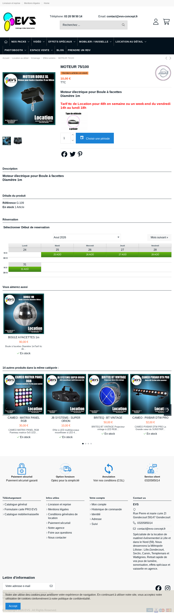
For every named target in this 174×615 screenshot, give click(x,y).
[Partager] (64, 155)
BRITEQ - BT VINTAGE (108, 417)
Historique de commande (107, 509)
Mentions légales (32, 3)
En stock (8, 207)
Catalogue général (16, 504)
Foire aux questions (60, 532)
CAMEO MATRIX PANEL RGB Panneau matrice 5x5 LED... (23, 431)
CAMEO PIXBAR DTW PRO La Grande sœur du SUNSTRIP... (150, 428)
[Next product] (170, 58)
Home (46, 3)
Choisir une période (95, 137)
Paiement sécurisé (59, 523)
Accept (13, 606)
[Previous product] (167, 58)
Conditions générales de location (63, 516)
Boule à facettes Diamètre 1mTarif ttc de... (23, 347)
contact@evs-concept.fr (122, 16)
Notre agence (56, 527)
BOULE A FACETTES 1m (23, 337)
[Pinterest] (80, 155)
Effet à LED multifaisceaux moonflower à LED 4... (66, 431)
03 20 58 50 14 (73, 16)
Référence (9, 202)
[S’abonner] (51, 586)
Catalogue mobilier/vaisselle (22, 514)
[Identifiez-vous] (156, 22)
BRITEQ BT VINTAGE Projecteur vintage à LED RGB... (108, 428)
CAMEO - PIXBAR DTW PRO (150, 417)
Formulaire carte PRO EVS (21, 509)
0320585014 (145, 523)
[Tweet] (73, 155)
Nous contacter (57, 537)
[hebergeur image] (74, 120)
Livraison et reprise (12, 3)
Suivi (95, 524)
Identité (96, 514)
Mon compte (99, 504)
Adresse (97, 519)
